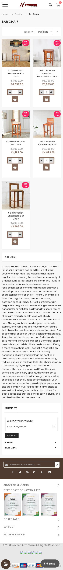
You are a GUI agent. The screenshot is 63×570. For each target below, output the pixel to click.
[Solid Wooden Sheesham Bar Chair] (16, 53)
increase (20, 92)
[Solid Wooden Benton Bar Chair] (47, 124)
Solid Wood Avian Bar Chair (15, 143)
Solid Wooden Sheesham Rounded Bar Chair (47, 73)
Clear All (12, 435)
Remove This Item (54, 426)
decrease (10, 92)
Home (5, 14)
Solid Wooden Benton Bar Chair (47, 143)
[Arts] (28, 4)
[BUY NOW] (15, 99)
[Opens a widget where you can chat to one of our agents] (49, 563)
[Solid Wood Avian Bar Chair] (16, 124)
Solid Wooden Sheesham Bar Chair (16, 73)
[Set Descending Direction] (57, 32)
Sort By (28, 32)
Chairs (18, 14)
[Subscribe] (57, 465)
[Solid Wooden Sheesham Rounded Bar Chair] (47, 53)
